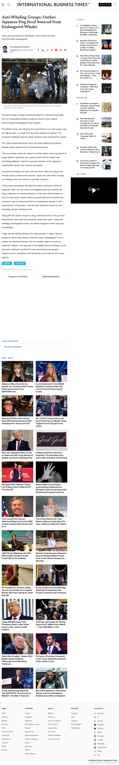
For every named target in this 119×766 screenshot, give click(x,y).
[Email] (61, 50)
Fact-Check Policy (54, 739)
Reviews (4, 750)
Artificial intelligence (31, 735)
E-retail (27, 713)
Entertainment (6, 739)
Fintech (27, 750)
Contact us (51, 717)
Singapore (74, 721)
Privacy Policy (53, 724)
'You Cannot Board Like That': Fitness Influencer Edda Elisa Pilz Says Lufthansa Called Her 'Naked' (51, 521)
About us (51, 713)
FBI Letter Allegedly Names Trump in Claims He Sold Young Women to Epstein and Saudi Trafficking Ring (17, 455)
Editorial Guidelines (51, 277)
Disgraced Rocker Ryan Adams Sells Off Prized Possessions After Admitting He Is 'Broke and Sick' (17, 420)
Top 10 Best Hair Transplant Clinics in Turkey (88, 136)
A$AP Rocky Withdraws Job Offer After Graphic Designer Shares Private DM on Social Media (16, 555)
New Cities (28, 746)
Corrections (52, 731)
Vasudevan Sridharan (21, 47)
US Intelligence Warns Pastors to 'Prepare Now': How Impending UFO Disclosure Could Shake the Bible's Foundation (90, 30)
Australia (74, 713)
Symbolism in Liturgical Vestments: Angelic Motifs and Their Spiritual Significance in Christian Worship (90, 108)
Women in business (31, 739)
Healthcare (28, 721)
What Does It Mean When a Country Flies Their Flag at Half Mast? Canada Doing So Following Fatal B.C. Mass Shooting (90, 60)
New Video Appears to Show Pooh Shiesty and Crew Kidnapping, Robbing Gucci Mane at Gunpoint (51, 693)
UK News (5, 717)
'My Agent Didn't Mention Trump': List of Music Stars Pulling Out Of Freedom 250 (16, 487)
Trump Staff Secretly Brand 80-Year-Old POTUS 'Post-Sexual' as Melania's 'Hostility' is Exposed (16, 693)
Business (5, 724)
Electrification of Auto (32, 724)
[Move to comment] (65, 50)
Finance (27, 728)
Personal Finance (7, 731)
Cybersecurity (29, 731)
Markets (4, 721)
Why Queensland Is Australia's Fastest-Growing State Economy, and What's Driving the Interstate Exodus (89, 123)
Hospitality (28, 717)
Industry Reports (30, 754)
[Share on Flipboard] (52, 50)
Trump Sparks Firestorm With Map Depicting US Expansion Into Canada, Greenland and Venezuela (51, 590)
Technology (5, 735)
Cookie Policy (52, 728)
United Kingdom (76, 724)
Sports (4, 746)
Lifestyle (4, 743)
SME (3, 728)
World (4, 713)
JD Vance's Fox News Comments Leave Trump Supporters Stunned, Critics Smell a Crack (51, 658)
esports (27, 743)
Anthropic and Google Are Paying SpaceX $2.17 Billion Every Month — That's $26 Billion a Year (50, 624)
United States (75, 728)
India (72, 717)
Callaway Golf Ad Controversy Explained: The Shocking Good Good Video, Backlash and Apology (51, 455)
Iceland (55, 171)
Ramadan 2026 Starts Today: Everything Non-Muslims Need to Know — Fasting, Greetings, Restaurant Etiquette (90, 45)
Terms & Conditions (54, 721)
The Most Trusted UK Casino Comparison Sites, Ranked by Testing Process (90, 149)
